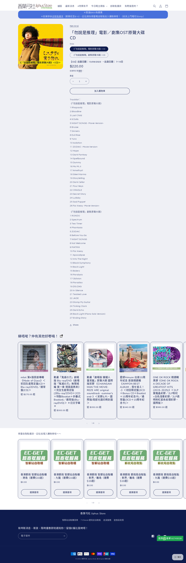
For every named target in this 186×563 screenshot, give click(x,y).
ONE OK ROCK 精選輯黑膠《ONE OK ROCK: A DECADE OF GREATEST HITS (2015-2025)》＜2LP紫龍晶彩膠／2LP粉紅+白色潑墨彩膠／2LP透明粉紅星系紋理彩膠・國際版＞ (166, 390)
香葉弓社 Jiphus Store (89, 559)
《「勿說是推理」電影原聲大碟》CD (89, 49)
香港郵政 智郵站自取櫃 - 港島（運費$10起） (34, 476)
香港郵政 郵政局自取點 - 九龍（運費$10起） (166, 476)
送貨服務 (107, 520)
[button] (99, 6)
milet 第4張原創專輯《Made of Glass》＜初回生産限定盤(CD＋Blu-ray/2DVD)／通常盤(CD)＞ (33, 384)
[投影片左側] (87, 423)
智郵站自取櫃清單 (70, 520)
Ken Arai (74, 26)
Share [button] (76, 325)
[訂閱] (64, 536)
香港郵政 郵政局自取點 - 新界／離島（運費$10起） (133, 478)
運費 (80, 71)
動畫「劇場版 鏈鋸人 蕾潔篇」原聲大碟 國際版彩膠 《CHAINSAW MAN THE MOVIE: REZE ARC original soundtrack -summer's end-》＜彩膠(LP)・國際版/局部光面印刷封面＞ (100, 390)
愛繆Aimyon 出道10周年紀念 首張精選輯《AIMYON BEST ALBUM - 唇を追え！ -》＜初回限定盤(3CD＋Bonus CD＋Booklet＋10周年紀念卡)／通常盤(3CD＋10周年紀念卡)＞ (133, 390)
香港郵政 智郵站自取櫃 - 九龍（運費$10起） (67, 476)
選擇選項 (34, 492)
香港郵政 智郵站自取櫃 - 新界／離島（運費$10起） (100, 478)
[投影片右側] (99, 423)
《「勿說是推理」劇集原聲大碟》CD (89, 55)
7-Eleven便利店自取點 (91, 520)
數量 (72, 76)
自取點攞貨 (57, 16)
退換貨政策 (119, 520)
